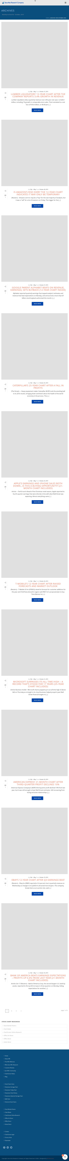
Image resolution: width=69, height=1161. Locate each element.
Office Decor (7, 1039)
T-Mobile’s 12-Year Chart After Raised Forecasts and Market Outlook (38, 584)
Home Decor (7, 1042)
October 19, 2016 (44, 877)
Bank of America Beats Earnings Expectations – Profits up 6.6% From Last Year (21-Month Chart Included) (38, 978)
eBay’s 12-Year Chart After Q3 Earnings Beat (38, 879)
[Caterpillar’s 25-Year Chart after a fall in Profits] (34, 346)
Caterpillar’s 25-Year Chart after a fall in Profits (38, 386)
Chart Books (7, 1029)
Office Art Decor (8, 1035)
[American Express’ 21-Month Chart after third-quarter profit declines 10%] (34, 743)
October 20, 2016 (44, 779)
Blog (35, 91)
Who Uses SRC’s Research (11, 1065)
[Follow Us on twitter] (11, 1147)
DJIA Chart (7, 1099)
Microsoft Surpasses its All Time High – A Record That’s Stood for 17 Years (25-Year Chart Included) (38, 684)
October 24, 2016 (44, 581)
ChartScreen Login (9, 1134)
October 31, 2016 (44, 91)
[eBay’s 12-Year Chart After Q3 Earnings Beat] (34, 841)
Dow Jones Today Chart (11, 1090)
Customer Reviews (9, 1068)
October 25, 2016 (44, 481)
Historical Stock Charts (10, 1102)
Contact (7, 1131)
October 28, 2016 (44, 189)
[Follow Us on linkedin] (8, 1147)
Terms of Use (8, 1137)
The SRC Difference (10, 1062)
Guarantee (7, 1140)
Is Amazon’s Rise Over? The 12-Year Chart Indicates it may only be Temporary (38, 193)
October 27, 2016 (44, 285)
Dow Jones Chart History (11, 1093)
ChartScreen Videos (10, 1073)
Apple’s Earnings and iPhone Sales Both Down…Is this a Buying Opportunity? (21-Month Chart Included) (38, 486)
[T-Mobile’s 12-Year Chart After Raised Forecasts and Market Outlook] (34, 544)
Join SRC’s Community (10, 1070)
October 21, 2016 (44, 679)
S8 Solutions (50, 1158)
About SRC (7, 1059)
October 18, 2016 (44, 973)
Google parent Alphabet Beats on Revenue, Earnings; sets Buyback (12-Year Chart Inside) (38, 288)
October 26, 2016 (44, 383)
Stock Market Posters (10, 1026)
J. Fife (31, 91)
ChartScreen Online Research (13, 1032)
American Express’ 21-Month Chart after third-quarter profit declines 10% (38, 783)
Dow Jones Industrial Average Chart (14, 1096)
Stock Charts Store (9, 1084)
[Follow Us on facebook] (4, 1147)
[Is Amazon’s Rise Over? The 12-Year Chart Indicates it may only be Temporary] (34, 153)
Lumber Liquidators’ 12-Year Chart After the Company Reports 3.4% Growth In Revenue (38, 95)
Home (47, 18)
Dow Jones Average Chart (11, 1087)
